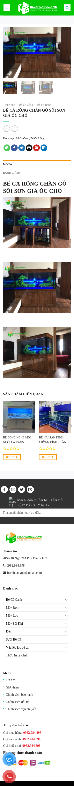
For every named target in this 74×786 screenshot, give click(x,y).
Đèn (9, 631)
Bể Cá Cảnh (26, 104)
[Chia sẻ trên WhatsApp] (6, 147)
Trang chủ (9, 104)
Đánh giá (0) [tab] (12, 172)
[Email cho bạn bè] (29, 147)
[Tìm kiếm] (67, 7)
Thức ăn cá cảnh (17, 655)
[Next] (64, 52)
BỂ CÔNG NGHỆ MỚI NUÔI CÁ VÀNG (17, 440)
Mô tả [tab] (7, 164)
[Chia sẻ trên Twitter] (21, 147)
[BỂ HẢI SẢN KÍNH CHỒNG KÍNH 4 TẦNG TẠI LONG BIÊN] (55, 417)
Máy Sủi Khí (14, 623)
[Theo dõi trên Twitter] (21, 489)
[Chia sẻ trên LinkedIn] (43, 147)
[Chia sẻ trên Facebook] (14, 147)
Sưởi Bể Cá (13, 639)
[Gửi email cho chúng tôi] (30, 489)
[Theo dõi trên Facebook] (4, 489)
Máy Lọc (12, 615)
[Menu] (6, 7)
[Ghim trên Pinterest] (36, 147)
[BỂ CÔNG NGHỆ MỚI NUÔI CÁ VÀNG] (19, 417)
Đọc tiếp (12, 457)
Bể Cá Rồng (44, 104)
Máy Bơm (12, 607)
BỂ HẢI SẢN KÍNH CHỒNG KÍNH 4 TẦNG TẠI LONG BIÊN (53, 440)
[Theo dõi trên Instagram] (13, 489)
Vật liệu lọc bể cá (17, 647)
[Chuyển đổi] (66, 599)
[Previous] (9, 52)
